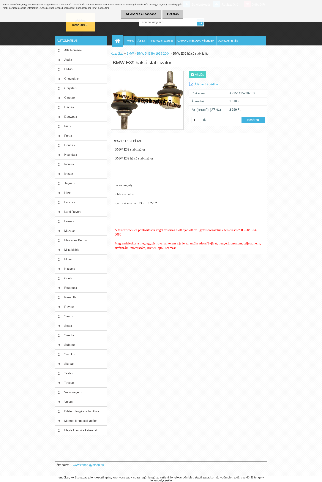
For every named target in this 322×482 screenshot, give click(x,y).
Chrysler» (70, 88)
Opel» (68, 278)
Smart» (69, 335)
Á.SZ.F (142, 40)
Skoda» (69, 363)
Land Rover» (72, 211)
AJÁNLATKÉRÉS (228, 40)
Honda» (69, 145)
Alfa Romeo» (73, 50)
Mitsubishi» (71, 249)
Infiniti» (69, 164)
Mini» (68, 259)
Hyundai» (70, 154)
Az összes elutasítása (141, 14)
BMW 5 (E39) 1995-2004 (153, 53)
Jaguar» (69, 183)
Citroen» (70, 97)
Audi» (68, 59)
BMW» (68, 69)
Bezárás (173, 14)
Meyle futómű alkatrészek (81, 430)
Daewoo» (70, 116)
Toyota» (69, 382)
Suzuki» (69, 354)
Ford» (68, 135)
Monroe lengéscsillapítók (80, 420)
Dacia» (69, 107)
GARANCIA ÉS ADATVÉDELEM (195, 40)
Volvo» (68, 401)
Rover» (69, 306)
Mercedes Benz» (75, 240)
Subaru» (70, 344)
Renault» (70, 297)
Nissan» (69, 268)
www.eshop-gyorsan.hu (88, 465)
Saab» (68, 316)
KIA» (67, 192)
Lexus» (69, 221)
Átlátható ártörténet (207, 84)
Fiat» (67, 126)
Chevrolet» (71, 78)
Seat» (68, 325)
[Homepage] (119, 40)
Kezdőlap (117, 53)
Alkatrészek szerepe (161, 40)
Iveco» (68, 173)
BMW (130, 53)
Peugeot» (70, 287)
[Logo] (80, 22)
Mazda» (69, 230)
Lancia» (69, 202)
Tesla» (68, 373)
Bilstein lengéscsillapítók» (81, 411)
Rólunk (129, 40)
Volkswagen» (73, 392)
